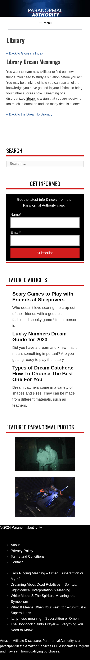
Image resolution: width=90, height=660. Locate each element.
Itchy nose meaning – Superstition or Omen (44, 619)
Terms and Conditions (28, 556)
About (15, 545)
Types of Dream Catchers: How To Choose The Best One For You (43, 373)
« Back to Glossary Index (24, 53)
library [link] (31, 98)
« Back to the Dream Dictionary (29, 114)
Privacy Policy (22, 551)
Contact (17, 562)
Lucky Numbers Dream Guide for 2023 (39, 336)
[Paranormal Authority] (35, 12)
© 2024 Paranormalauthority (21, 527)
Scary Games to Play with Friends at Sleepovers (42, 296)
